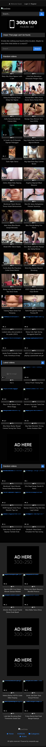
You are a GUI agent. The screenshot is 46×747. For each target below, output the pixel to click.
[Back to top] (39, 741)
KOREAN (21, 734)
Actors (24, 736)
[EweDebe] (19, 8)
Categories (35, 734)
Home (11, 734)
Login (26, 4)
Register (33, 4)
